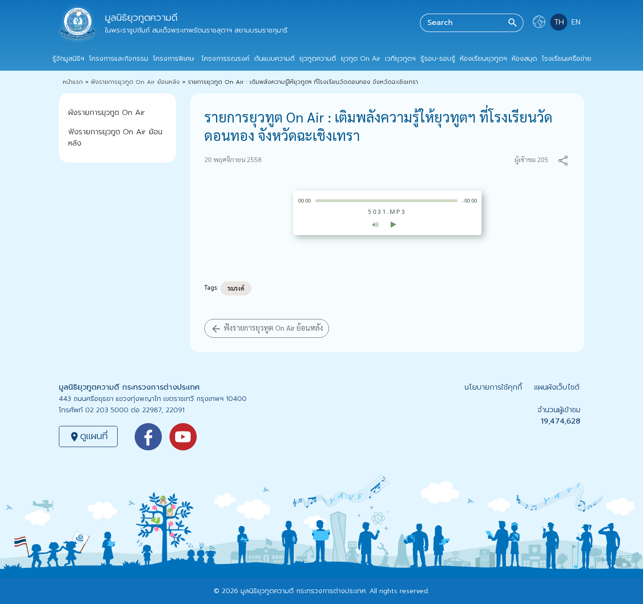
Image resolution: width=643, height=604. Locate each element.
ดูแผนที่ (88, 436)
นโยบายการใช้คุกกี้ (493, 387)
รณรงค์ (235, 288)
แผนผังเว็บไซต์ (556, 387)
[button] (563, 159)
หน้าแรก (73, 82)
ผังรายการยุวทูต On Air (106, 112)
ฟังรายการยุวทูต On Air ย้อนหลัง (135, 82)
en (575, 22)
